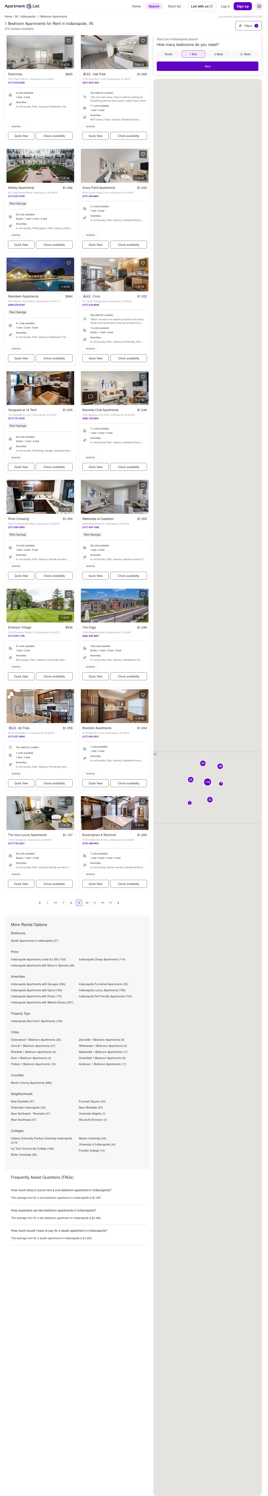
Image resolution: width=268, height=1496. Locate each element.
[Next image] (71, 52)
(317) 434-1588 (90, 527)
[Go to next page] (118, 903)
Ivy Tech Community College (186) (32, 1148)
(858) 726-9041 (90, 418)
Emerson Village (19, 627)
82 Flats (23, 728)
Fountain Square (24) (92, 1101)
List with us (200, 6)
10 (86, 903)
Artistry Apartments (21, 187)
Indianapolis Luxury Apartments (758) (102, 990)
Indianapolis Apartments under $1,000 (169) (38, 959)
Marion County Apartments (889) (31, 1083)
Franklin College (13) (92, 1150)
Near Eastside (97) (22, 1101)
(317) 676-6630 (16, 82)
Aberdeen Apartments (23, 296)
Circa (96, 296)
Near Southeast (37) (23, 1120)
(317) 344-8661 (90, 196)
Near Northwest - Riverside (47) (30, 1113)
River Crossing (18, 518)
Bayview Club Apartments (100, 409)
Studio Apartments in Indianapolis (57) (34, 941)
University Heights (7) (92, 1113)
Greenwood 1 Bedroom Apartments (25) (36, 1040)
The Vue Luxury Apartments (27, 834)
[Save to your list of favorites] (69, 41)
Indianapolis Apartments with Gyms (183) (36, 990)
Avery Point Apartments (98, 187)
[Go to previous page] (40, 903)
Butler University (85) (24, 1154)
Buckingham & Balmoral (99, 834)
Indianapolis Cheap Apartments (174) (102, 959)
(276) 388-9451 (90, 843)
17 (110, 903)
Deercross (15, 74)
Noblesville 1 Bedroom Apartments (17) (103, 1052)
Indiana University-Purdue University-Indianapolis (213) (41, 1140)
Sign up (243, 6)
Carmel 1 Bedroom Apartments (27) (33, 1046)
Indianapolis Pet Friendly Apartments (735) (105, 996)
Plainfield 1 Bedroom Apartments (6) (33, 1052)
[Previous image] (9, 52)
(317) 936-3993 (16, 527)
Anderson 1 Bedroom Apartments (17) (102, 1064)
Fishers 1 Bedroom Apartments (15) (33, 1064)
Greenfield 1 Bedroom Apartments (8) (102, 1058)
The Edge (89, 627)
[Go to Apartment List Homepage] (22, 6)
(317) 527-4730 (16, 196)
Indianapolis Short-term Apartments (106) (37, 1021)
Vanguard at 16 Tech (22, 409)
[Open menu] (259, 6)
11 (94, 903)
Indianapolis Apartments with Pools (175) (36, 996)
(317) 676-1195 (16, 636)
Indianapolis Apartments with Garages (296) (38, 984)
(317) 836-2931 (90, 736)
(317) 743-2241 (16, 843)
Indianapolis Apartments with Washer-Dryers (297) (42, 1002)
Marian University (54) (92, 1138)
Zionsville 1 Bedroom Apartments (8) (101, 1040)
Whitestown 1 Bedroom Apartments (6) (103, 1046)
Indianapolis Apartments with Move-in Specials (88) (43, 965)
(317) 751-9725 (16, 418)
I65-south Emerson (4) (93, 1120)
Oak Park (99, 74)
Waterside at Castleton (98, 518)
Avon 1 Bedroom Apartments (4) (31, 1058)
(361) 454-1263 (90, 82)
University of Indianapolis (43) (97, 1144)
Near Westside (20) (91, 1107)
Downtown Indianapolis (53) (28, 1107)
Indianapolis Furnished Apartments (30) (103, 984)
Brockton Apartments (96, 728)
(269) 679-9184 (16, 305)
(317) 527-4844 (16, 736)
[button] (220, 766)
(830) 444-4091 (90, 636)
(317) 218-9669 (90, 305)
